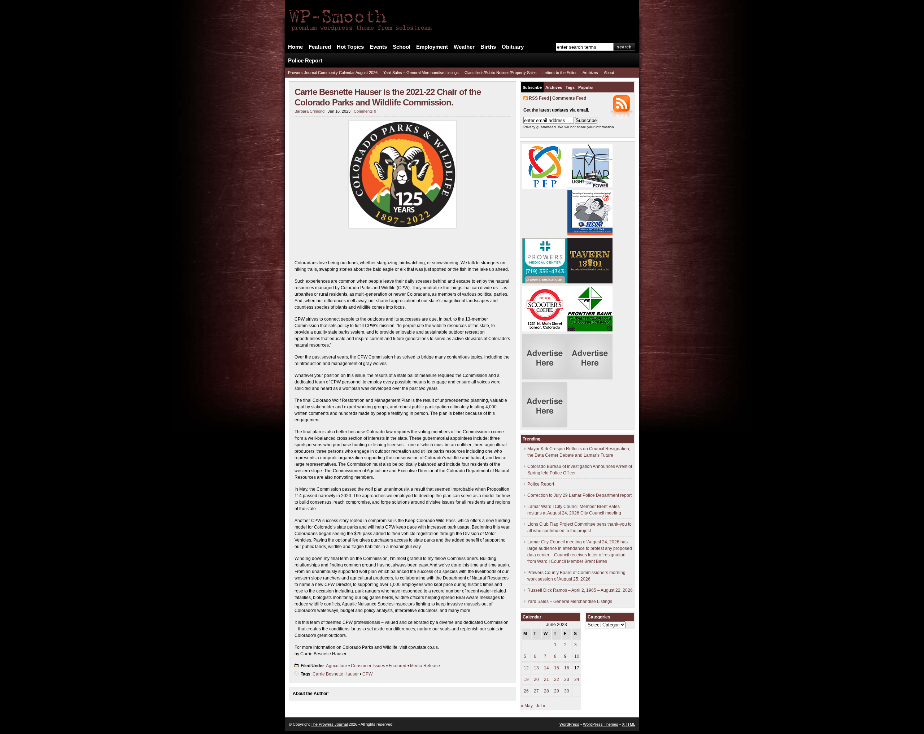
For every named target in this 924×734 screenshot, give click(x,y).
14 (546, 667)
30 (566, 691)
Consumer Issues (368, 665)
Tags (570, 87)
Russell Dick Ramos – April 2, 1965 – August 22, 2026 (580, 590)
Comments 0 (365, 111)
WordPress (569, 724)
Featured (320, 47)
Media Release (425, 665)
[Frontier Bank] (590, 330)
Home (295, 47)
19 (526, 679)
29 (556, 691)
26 (526, 691)
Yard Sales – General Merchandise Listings (421, 72)
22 (556, 679)
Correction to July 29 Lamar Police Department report (579, 495)
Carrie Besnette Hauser (336, 674)
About (609, 72)
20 (536, 679)
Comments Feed (569, 98)
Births (488, 47)
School (401, 47)
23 (566, 679)
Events (378, 47)
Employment (432, 47)
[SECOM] (590, 233)
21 (546, 679)
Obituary (513, 47)
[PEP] (544, 187)
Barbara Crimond (309, 111)
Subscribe (532, 87)
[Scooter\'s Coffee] (544, 330)
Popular (585, 87)
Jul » (540, 705)
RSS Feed (539, 98)
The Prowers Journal (329, 724)
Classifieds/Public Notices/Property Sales (501, 72)
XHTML (628, 724)
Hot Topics (350, 47)
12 (526, 667)
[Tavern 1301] (590, 282)
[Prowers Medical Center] (544, 282)
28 (546, 691)
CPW (367, 674)
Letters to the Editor (559, 72)
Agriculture (336, 665)
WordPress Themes (600, 724)
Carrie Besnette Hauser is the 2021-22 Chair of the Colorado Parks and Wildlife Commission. (388, 97)
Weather (464, 47)
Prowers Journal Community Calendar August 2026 (333, 72)
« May (527, 705)
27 (536, 691)
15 (556, 667)
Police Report (305, 61)
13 (536, 667)
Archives (590, 72)
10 (576, 656)
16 (566, 667)
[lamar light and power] (590, 185)
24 (576, 679)
